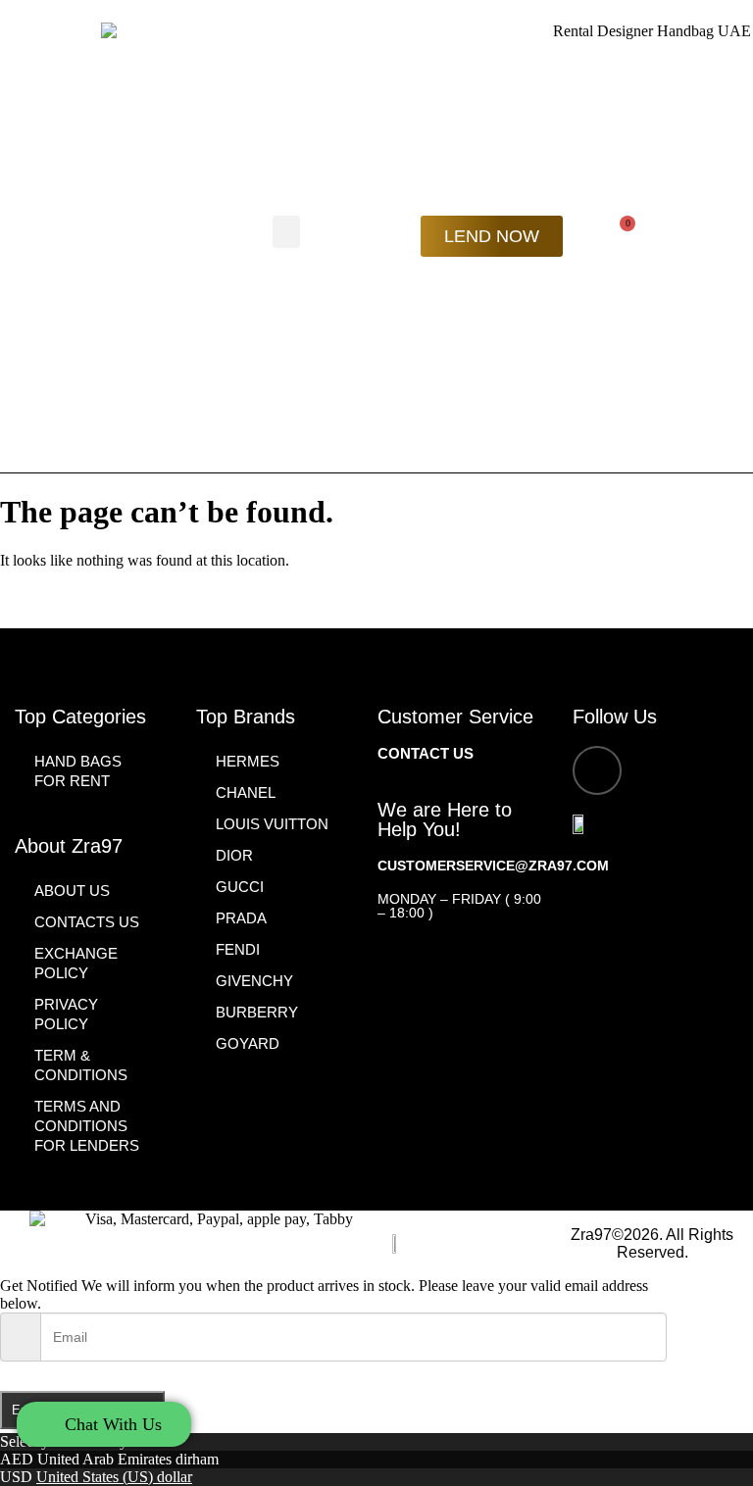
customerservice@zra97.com (493, 865)
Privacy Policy (66, 1014)
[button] (286, 232)
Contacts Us (86, 922)
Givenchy (254, 980)
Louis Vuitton (272, 824)
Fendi (238, 949)
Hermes (247, 761)
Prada (241, 918)
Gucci (240, 886)
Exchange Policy (76, 963)
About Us (72, 890)
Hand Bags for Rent (78, 771)
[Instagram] (597, 770)
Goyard (247, 1043)
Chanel (246, 792)
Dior (234, 855)
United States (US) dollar (114, 1476)
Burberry (257, 1012)
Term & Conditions (80, 1065)
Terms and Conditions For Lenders (86, 1126)
